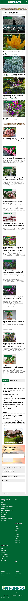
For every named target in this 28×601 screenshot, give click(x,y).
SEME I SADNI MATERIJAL (5, 554)
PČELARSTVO (17, 538)
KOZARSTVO (17, 532)
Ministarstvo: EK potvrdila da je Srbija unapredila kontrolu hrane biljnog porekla (14, 421)
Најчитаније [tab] (13, 380)
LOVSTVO (3, 558)
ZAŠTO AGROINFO (18, 573)
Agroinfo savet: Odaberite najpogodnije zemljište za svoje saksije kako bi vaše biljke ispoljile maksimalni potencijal (13, 272)
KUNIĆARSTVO (17, 542)
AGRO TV (15, 499)
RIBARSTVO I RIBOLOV (18, 540)
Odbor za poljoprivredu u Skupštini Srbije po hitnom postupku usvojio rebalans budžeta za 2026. (13, 390)
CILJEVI (16, 575)
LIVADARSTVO (3, 514)
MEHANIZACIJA (3, 560)
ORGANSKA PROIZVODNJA (18, 545)
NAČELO (16, 577)
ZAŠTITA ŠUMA (3, 552)
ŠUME (2, 548)
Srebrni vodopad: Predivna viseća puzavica (14, 74)
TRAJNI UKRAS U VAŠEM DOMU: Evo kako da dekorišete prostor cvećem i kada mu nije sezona (13, 225)
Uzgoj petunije (6, 118)
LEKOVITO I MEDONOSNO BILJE (6, 518)
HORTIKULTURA (8, 35)
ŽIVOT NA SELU (17, 564)
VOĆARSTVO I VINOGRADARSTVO (7, 506)
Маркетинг (20, 595)
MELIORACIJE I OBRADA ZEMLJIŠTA (7, 510)
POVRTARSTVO (3, 504)
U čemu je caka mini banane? (10, 394)
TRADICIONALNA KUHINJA (5, 573)
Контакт (8, 597)
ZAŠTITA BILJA (3, 516)
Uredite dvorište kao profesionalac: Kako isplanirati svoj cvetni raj (13, 96)
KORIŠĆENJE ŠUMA (4, 556)
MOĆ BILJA (3, 575)
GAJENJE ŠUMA (3, 550)
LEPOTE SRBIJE (17, 568)
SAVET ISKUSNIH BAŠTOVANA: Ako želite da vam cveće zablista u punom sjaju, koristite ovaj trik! (13, 201)
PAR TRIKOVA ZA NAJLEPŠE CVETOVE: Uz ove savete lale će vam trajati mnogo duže (14, 157)
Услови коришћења (13, 595)
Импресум (3, 597)
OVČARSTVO (17, 530)
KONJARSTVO (17, 534)
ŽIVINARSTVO (17, 536)
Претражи (8, 460)
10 (20, 31)
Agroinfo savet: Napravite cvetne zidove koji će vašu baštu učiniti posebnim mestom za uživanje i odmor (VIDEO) (13, 345)
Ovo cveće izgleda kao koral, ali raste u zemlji (13, 52)
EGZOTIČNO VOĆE (4, 508)
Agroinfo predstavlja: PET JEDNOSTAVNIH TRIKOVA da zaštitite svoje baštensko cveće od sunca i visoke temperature (13, 249)
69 (18, 119)
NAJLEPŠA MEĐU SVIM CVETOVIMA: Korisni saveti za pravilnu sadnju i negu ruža (14, 139)
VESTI (2, 523)
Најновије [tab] (5, 380)
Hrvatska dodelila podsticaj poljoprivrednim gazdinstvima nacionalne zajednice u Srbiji (14, 398)
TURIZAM (16, 566)
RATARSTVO (3, 502)
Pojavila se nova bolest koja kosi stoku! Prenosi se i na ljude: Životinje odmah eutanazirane (13, 416)
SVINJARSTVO (17, 528)
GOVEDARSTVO (17, 526)
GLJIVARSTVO (3, 520)
